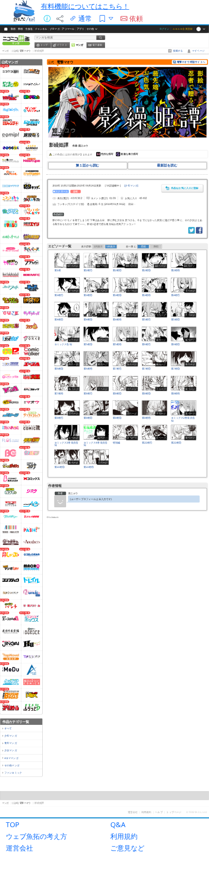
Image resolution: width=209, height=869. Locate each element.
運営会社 (19, 847)
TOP (12, 824)
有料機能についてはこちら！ (85, 6)
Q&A (117, 824)
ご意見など (127, 847)
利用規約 (124, 836)
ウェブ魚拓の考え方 (36, 836)
